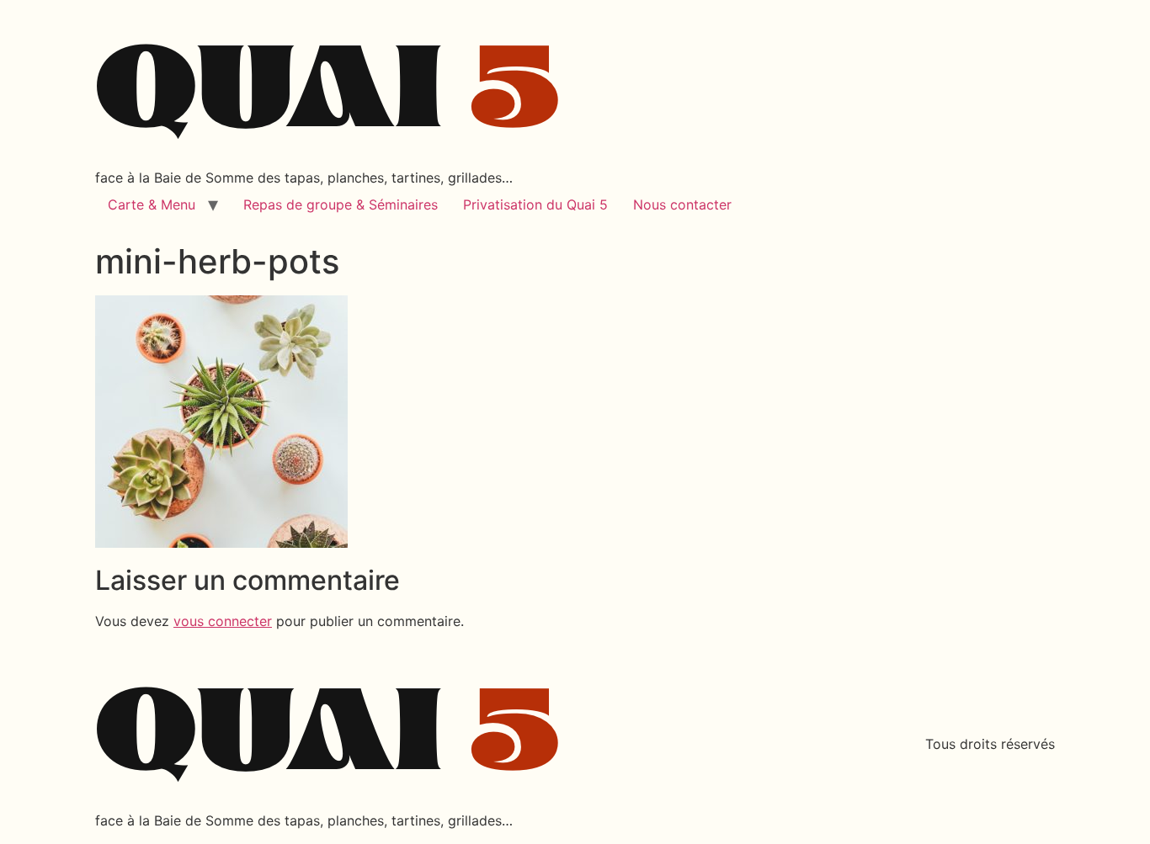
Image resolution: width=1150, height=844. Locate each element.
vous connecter (222, 621)
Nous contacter (682, 204)
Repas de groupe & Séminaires (340, 204)
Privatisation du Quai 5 (535, 204)
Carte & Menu (151, 204)
